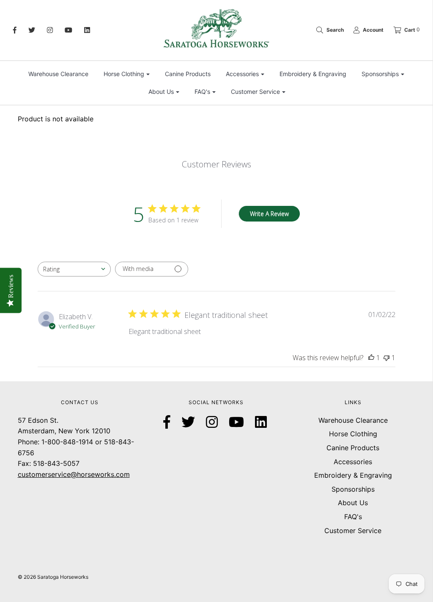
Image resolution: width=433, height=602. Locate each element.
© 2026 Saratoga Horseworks (53, 577)
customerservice (44, 474)
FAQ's (353, 516)
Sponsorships (353, 489)
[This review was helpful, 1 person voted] (371, 357)
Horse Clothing (353, 434)
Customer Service (352, 530)
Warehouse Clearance (58, 73)
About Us (353, 502)
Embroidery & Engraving (313, 73)
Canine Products (188, 73)
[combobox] (74, 269)
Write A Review (269, 214)
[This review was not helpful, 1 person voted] (386, 357)
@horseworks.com (100, 474)
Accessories (353, 461)
